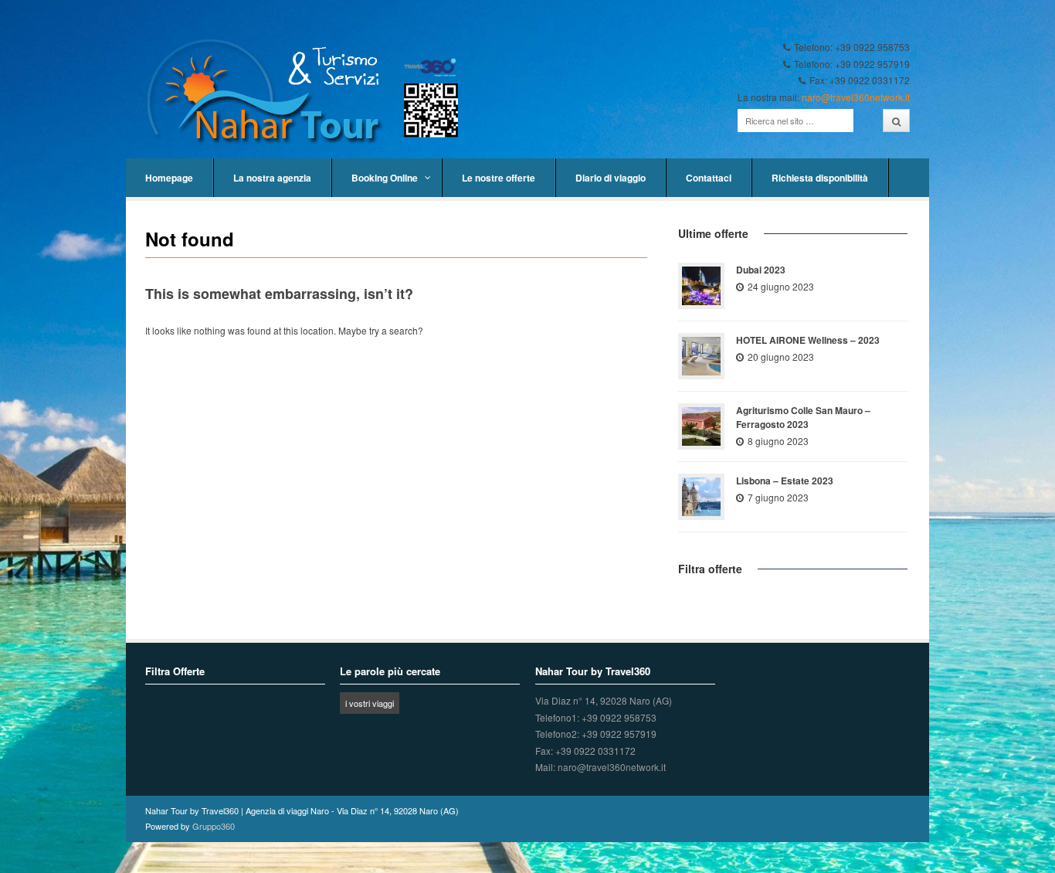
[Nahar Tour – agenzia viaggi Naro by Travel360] (310, 92)
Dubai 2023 (760, 270)
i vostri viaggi (369, 703)
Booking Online (384, 178)
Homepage (169, 178)
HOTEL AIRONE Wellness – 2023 (808, 340)
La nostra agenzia (272, 178)
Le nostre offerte (498, 178)
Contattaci (708, 178)
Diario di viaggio (610, 178)
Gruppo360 (213, 826)
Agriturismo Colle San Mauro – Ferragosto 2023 (803, 417)
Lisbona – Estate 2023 (784, 480)
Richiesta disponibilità (820, 178)
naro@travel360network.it (856, 97)
